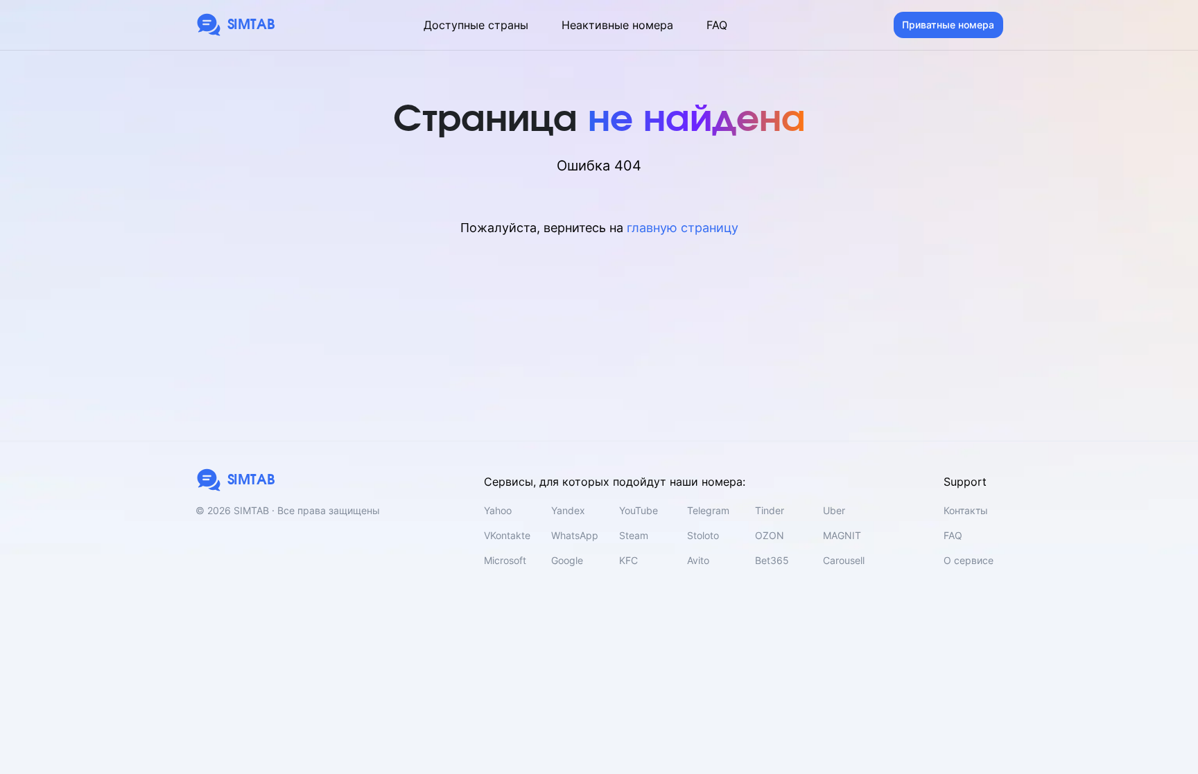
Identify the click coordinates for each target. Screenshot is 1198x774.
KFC (628, 560)
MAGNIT (842, 535)
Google (567, 560)
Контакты (966, 510)
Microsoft (505, 560)
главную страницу (682, 227)
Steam (633, 535)
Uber (834, 510)
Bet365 (772, 560)
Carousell (844, 560)
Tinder (769, 510)
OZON (769, 535)
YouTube (638, 510)
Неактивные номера (617, 25)
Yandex (568, 510)
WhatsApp (574, 535)
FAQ (716, 25)
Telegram (708, 510)
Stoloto (703, 535)
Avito (698, 560)
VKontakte (507, 535)
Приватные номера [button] (948, 24)
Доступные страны (476, 25)
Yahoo (498, 510)
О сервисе (968, 560)
